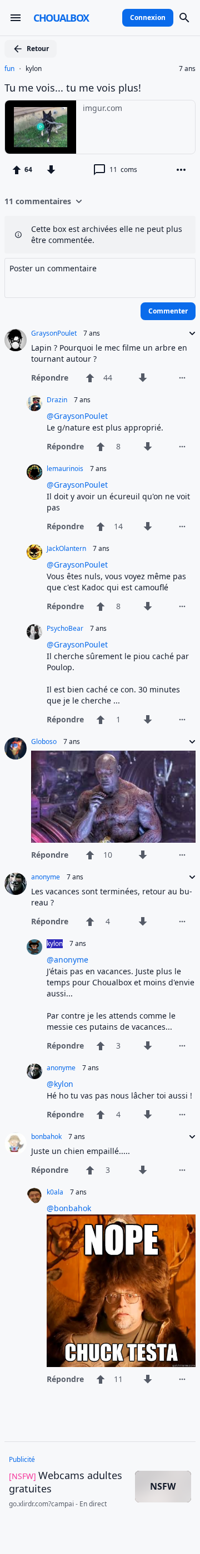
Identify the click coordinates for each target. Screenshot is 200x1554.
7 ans (187, 68)
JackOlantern (66, 548)
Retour (38, 48)
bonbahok (46, 1136)
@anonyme (67, 959)
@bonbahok (69, 1208)
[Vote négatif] (51, 170)
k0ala (55, 1192)
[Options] (181, 170)
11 (123, 169)
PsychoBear (65, 628)
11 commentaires (37, 201)
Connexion (148, 17)
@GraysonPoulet (77, 416)
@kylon (60, 1084)
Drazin (57, 400)
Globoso (44, 741)
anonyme (45, 877)
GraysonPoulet (54, 333)
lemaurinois (65, 468)
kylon (34, 68)
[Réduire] (189, 333)
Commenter (168, 311)
